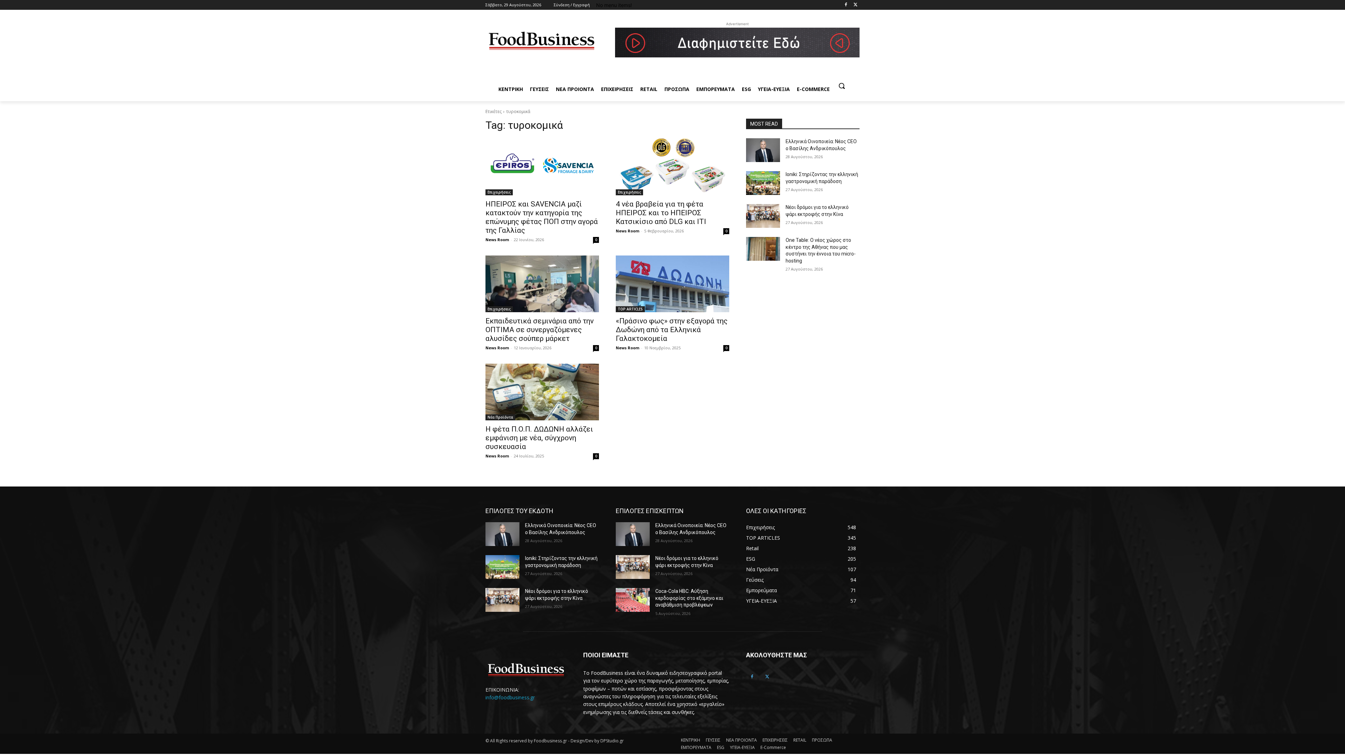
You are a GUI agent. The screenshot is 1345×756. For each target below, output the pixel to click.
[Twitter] (855, 5)
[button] (841, 85)
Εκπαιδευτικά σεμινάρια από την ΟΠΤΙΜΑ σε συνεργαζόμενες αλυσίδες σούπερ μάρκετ (539, 330)
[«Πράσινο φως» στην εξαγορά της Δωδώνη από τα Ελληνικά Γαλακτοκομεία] (672, 283)
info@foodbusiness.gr (510, 697)
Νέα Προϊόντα (500, 417)
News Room (497, 239)
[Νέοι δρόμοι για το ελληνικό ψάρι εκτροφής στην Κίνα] (763, 216)
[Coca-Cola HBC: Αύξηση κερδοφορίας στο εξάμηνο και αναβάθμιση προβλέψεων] (633, 600)
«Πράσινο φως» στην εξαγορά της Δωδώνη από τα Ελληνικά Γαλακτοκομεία (671, 330)
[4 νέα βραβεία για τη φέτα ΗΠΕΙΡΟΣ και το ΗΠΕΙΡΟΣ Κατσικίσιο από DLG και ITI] (672, 167)
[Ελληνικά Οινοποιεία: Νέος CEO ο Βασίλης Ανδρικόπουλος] (763, 150)
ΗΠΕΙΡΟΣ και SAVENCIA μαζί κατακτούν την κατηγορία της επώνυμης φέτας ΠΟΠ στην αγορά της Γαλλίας (541, 217)
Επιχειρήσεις (499, 192)
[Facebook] (846, 5)
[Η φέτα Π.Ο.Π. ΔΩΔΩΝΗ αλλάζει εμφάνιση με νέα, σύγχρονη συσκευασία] (542, 392)
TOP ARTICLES (630, 309)
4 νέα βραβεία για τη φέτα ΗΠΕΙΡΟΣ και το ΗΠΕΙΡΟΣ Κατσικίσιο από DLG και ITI (661, 213)
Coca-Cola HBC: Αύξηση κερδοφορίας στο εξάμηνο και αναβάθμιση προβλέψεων (689, 598)
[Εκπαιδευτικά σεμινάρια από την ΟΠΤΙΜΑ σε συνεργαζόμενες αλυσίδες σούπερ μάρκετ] (542, 283)
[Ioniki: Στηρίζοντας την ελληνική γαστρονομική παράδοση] (763, 183)
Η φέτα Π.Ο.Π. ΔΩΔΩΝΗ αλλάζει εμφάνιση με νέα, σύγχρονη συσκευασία (539, 438)
